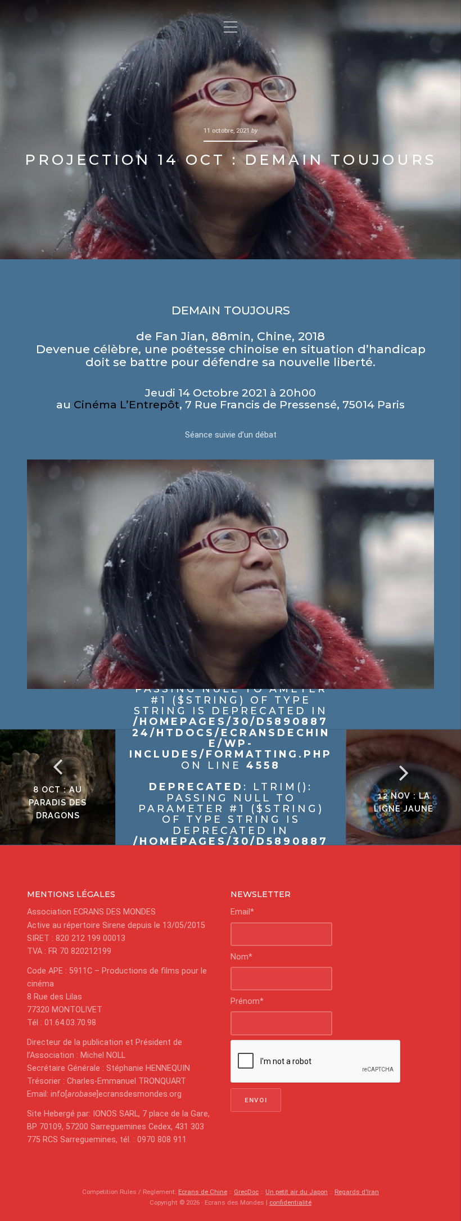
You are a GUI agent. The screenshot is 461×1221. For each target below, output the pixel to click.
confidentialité (290, 1202)
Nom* (241, 957)
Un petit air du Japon (296, 1192)
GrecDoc (246, 1192)
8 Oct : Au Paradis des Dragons (58, 802)
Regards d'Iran (357, 1192)
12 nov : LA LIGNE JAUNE (403, 802)
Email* (242, 912)
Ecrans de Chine (202, 1192)
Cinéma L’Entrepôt (126, 404)
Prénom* (247, 1001)
